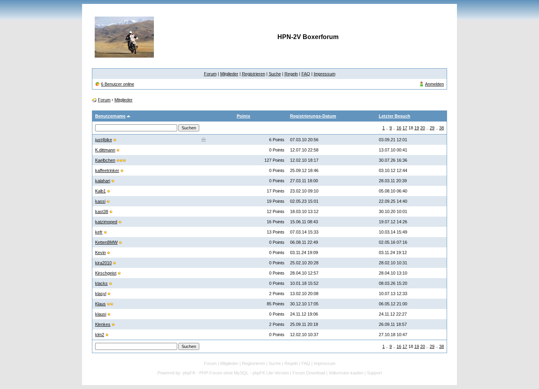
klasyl (100, 293)
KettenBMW (106, 242)
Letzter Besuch (394, 116)
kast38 (101, 211)
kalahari (102, 180)
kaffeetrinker (107, 170)
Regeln (291, 73)
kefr (99, 232)
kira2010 (103, 262)
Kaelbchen (105, 160)
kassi (100, 201)
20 (422, 127)
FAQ (305, 73)
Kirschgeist (105, 273)
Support (374, 372)
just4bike (103, 139)
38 (441, 127)
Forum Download (308, 372)
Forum (210, 73)
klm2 (99, 334)
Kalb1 (100, 191)
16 (399, 127)
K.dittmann (105, 150)
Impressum (324, 73)
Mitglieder (229, 73)
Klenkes (102, 324)
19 (416, 127)
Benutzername (110, 116)
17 (404, 127)
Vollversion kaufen (346, 372)
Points (243, 116)
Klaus (100, 303)
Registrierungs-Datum (313, 116)
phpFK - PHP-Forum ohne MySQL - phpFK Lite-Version (236, 372)
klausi (100, 314)
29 (432, 127)
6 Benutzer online (117, 84)
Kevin (100, 252)
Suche (275, 73)
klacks (101, 283)
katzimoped (106, 221)
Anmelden (434, 84)
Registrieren (253, 73)
